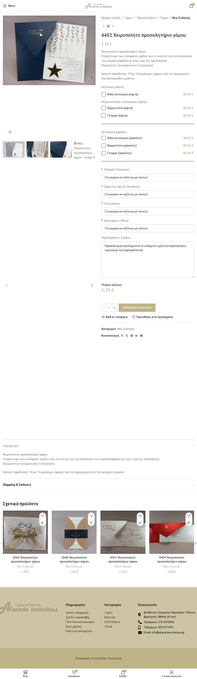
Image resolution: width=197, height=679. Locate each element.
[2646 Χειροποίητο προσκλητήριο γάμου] (74, 532)
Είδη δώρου (112, 622)
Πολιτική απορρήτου (79, 631)
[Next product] (113, 26)
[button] (7, 77)
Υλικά (108, 626)
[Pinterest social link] (131, 335)
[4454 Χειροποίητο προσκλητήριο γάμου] (171, 532)
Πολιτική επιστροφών (80, 622)
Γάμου (164, 18)
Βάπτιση (110, 617)
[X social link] (126, 335)
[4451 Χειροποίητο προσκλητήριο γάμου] (122, 532)
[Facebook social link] (122, 335)
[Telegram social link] (141, 335)
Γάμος (128, 18)
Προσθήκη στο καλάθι (137, 307)
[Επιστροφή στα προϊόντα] (108, 26)
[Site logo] (98, 5)
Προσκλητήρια (146, 18)
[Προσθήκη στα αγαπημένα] (42, 516)
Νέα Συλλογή (181, 18)
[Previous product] (103, 26)
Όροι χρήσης (74, 626)
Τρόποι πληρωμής (77, 612)
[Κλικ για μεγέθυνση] (10, 132)
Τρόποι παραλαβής (78, 617)
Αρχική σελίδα (110, 18)
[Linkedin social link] (136, 335)
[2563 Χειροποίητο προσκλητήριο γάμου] (25, 532)
